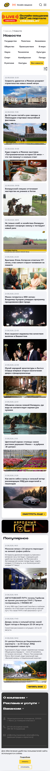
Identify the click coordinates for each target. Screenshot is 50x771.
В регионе (9, 63)
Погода (42, 57)
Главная (7, 31)
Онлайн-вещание (24, 5)
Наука (7, 52)
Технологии (23, 52)
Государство (10, 41)
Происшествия (26, 46)
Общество (9, 46)
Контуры (22, 63)
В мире (42, 46)
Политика (25, 41)
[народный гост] (25, 526)
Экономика (40, 41)
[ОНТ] (6, 5)
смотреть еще (32, 514)
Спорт (7, 57)
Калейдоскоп (24, 57)
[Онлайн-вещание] (25, 18)
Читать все (35, 687)
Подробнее (25, 757)
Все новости (37, 63)
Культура (41, 52)
